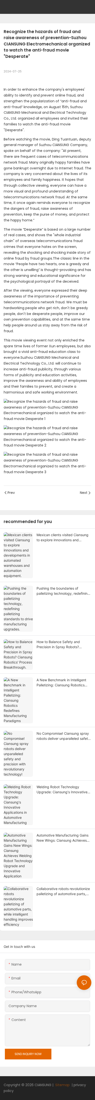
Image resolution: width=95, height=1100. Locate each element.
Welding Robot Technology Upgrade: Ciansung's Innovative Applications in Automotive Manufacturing (62, 789)
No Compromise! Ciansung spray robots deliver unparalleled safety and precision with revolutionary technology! (63, 736)
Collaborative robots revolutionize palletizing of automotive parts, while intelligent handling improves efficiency (64, 891)
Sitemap (62, 1085)
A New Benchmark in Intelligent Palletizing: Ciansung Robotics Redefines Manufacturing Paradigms (61, 683)
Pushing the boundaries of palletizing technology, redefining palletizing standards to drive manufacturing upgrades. (63, 591)
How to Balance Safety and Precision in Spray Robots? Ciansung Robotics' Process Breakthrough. (59, 644)
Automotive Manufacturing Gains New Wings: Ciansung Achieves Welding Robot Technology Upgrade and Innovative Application (62, 838)
